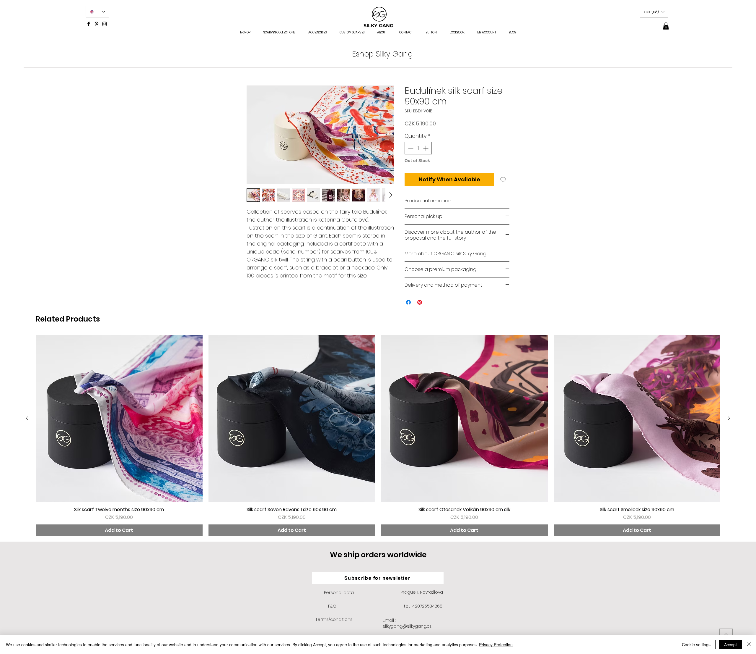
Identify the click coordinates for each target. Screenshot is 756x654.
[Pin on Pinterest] (419, 302)
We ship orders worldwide (378, 555)
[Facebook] (89, 24)
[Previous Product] (27, 418)
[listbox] (654, 12)
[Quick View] (119, 418)
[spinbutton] (418, 148)
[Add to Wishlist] (503, 179)
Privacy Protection (496, 644)
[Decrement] (410, 148)
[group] (378, 436)
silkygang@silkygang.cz (407, 626)
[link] (666, 26)
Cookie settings (696, 644)
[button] (654, 12)
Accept (730, 644)
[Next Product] (728, 418)
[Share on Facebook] (408, 302)
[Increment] (426, 148)
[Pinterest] (97, 24)
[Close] (748, 644)
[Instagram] (104, 24)
